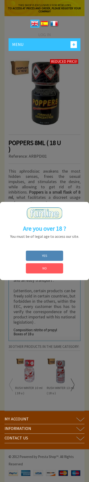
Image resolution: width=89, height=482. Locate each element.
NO (44, 268)
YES (44, 255)
